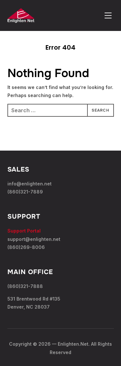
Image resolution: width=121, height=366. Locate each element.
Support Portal (24, 230)
